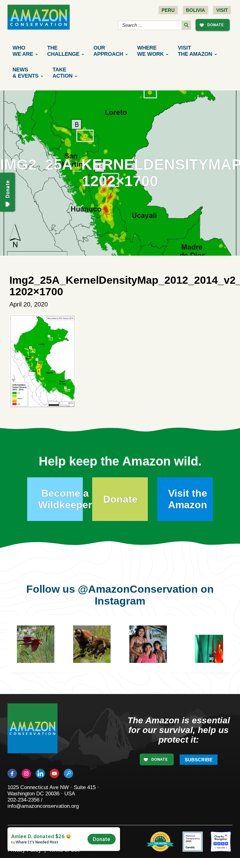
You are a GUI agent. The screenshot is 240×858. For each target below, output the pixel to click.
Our (108, 51)
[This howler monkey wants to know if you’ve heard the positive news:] (101, 653)
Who (22, 51)
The (63, 51)
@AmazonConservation (138, 589)
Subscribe (198, 759)
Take (62, 73)
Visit (222, 10)
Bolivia (195, 10)
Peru (168, 10)
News (25, 73)
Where (150, 51)
